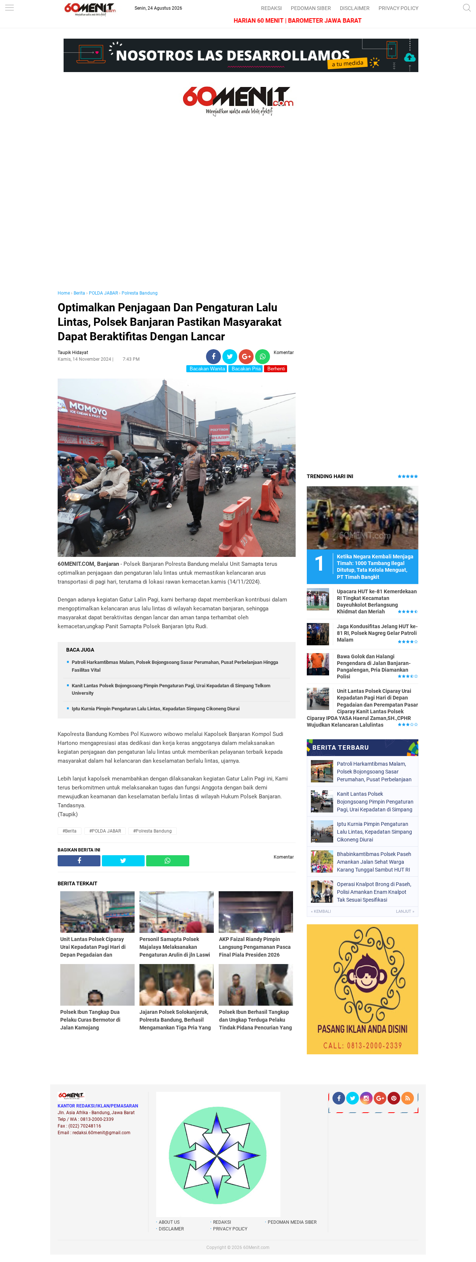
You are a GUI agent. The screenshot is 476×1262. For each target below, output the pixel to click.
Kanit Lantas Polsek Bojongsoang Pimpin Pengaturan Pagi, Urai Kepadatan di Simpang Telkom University (375, 801)
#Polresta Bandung (152, 831)
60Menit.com (256, 1247)
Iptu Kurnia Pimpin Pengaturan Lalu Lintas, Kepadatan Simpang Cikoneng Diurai (155, 708)
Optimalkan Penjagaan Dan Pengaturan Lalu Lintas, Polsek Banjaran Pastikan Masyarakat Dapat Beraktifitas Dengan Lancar (170, 322)
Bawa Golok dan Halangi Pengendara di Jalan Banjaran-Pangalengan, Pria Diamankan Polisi (374, 666)
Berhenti (275, 369)
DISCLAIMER (355, 8)
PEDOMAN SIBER (311, 8)
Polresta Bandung (140, 293)
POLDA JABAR (103, 293)
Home (64, 293)
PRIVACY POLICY (398, 8)
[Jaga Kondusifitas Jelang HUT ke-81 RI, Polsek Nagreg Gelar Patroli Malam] (318, 634)
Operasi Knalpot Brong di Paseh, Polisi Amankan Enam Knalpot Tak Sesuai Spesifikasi (374, 892)
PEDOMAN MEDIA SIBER (292, 1222)
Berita (79, 293)
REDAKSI (271, 8)
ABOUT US (169, 1222)
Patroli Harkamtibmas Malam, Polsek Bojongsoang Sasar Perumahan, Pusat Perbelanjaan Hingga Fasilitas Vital (374, 771)
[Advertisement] (177, 211)
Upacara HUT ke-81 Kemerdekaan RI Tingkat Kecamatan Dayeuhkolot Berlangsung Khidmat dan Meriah (377, 601)
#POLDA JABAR (105, 831)
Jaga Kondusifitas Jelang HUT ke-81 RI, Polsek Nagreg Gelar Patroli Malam (377, 633)
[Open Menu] (9, 8)
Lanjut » (405, 911)
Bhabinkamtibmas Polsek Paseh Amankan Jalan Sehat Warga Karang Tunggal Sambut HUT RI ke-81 (374, 862)
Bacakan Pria (245, 369)
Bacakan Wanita (206, 369)
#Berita (69, 831)
